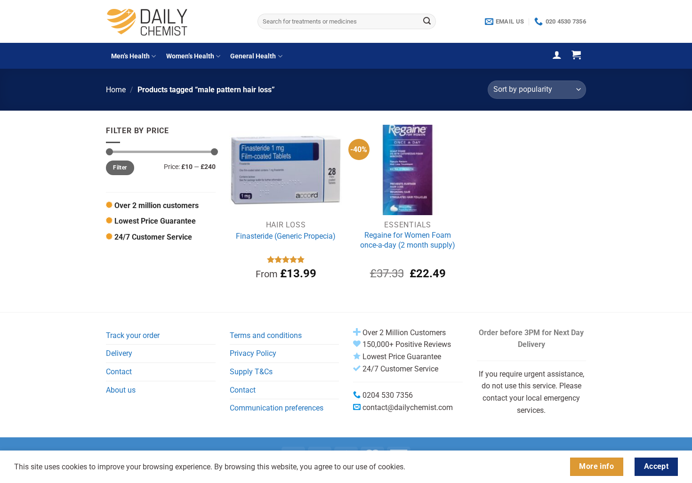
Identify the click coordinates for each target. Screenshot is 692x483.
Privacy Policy (253, 353)
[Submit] (427, 22)
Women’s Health (190, 56)
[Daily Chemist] (174, 21)
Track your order (133, 335)
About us (121, 390)
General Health (253, 56)
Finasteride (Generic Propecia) (286, 236)
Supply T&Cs (251, 371)
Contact (119, 371)
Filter (120, 167)
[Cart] (576, 54)
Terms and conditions (266, 335)
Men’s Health (130, 56)
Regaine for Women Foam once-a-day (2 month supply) (407, 240)
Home (116, 89)
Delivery (119, 353)
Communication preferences (276, 407)
